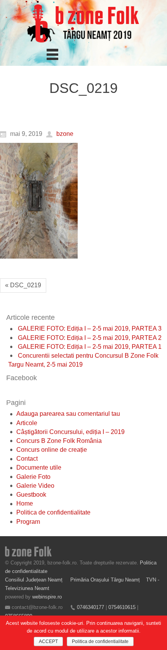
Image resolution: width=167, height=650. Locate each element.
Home (24, 503)
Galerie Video (35, 485)
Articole (26, 423)
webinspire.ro (47, 597)
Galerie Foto (33, 476)
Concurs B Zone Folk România (59, 440)
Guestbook (31, 494)
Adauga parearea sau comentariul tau (68, 413)
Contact (27, 458)
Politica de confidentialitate (53, 512)
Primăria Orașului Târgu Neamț (105, 580)
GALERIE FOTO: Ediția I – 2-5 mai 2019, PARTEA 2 (90, 337)
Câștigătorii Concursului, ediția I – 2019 (70, 432)
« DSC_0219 (23, 285)
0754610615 (122, 607)
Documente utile (38, 467)
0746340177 (90, 607)
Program (28, 521)
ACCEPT (48, 641)
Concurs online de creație (51, 449)
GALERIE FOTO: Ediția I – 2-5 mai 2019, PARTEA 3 (90, 328)
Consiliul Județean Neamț (34, 580)
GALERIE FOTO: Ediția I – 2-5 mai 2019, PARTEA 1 (90, 346)
